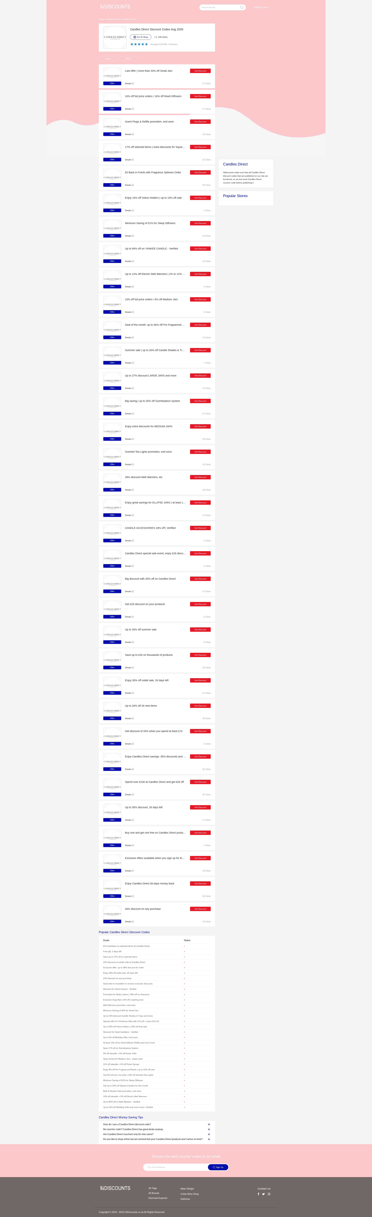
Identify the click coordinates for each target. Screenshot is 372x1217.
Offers (128, 58)
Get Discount (200, 71)
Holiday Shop (261, 7)
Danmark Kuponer (158, 1198)
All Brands (111, 19)
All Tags (153, 1188)
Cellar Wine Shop (189, 1194)
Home (101, 19)
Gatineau (185, 1199)
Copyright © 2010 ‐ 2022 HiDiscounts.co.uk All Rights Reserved (131, 1212)
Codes (108, 58)
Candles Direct (129, 19)
